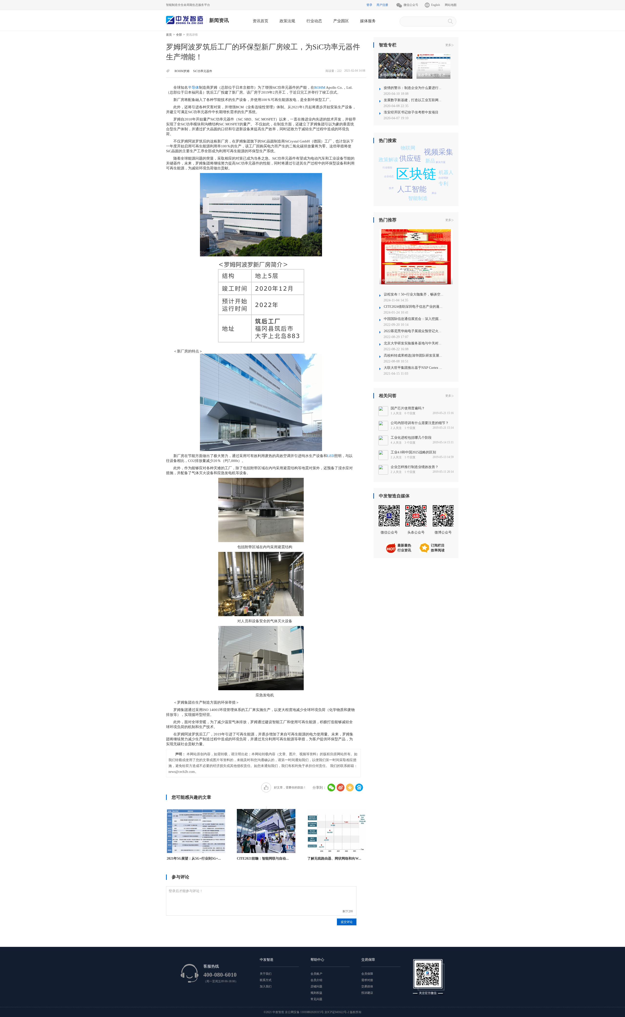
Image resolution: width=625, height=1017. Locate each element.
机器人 (446, 172)
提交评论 (347, 922)
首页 (169, 34)
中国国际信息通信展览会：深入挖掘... (412, 319)
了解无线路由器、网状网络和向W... (334, 858)
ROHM (319, 87)
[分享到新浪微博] (340, 787)
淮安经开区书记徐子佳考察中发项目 (411, 112)
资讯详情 (192, 34)
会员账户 (316, 973)
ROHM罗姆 (182, 71)
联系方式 (265, 980)
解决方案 (441, 162)
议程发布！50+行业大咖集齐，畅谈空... (413, 294)
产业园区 (341, 21)
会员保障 (367, 973)
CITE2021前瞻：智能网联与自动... (263, 858)
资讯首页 (260, 21)
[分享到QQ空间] (350, 787)
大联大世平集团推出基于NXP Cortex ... (413, 368)
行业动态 (314, 21)
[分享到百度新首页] (359, 787)
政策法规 (287, 21)
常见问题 (316, 999)
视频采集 (438, 152)
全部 (179, 34)
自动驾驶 (443, 177)
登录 (369, 5)
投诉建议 (367, 993)
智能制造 (418, 198)
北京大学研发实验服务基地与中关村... (412, 343)
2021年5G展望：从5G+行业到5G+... (194, 858)
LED (330, 456)
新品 (430, 161)
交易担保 (367, 986)
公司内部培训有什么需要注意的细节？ (420, 423)
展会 (434, 193)
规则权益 (316, 993)
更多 (448, 45)
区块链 (416, 173)
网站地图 (451, 5)
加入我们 (265, 986)
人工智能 (412, 189)
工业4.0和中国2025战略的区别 (413, 452)
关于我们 (265, 973)
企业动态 (389, 176)
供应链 (410, 158)
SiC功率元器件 (202, 71)
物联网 (408, 148)
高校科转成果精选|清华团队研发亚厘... (413, 355)
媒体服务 (368, 21)
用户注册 (382, 5)
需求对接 (367, 980)
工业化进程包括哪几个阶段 (411, 437)
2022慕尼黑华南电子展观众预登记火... (412, 331)
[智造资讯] (186, 20)
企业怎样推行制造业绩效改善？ (414, 467)
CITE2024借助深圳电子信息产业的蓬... (413, 306)
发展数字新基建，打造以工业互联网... (412, 100)
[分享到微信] (331, 787)
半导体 (193, 87)
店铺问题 (316, 986)
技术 (391, 188)
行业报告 (387, 167)
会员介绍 (316, 980)
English (435, 5)
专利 (443, 183)
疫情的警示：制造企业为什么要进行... (412, 88)
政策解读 (388, 159)
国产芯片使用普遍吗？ (408, 408)
